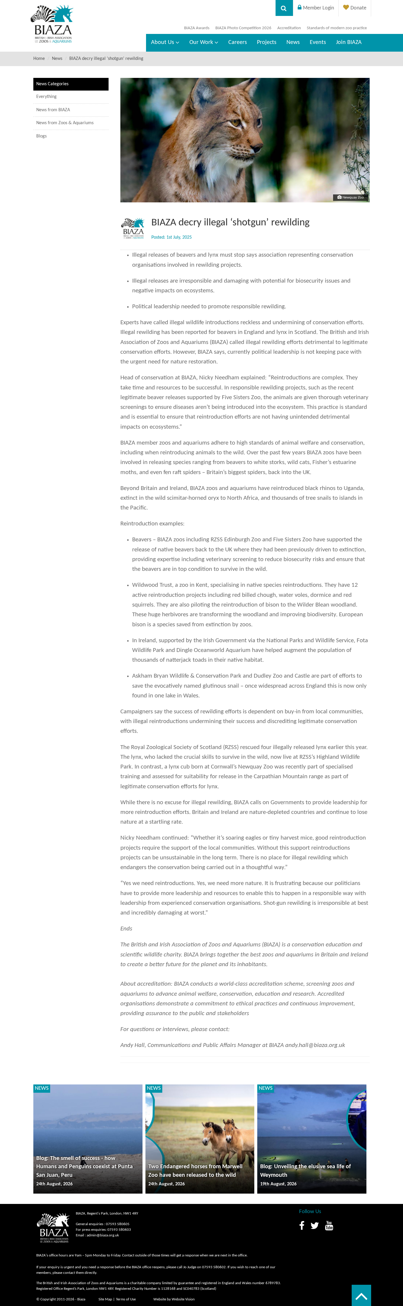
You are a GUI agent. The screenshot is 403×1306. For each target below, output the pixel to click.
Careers (237, 42)
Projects (266, 42)
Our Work (201, 42)
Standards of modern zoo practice (337, 28)
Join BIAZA (349, 42)
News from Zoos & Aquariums (65, 123)
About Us (162, 42)
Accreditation (289, 28)
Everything (46, 96)
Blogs (41, 136)
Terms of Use (126, 1299)
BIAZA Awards (196, 28)
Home (39, 58)
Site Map (105, 1299)
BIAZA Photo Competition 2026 (243, 28)
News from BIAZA (53, 110)
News (293, 42)
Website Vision (183, 1299)
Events (318, 42)
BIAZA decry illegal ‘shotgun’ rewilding (106, 58)
